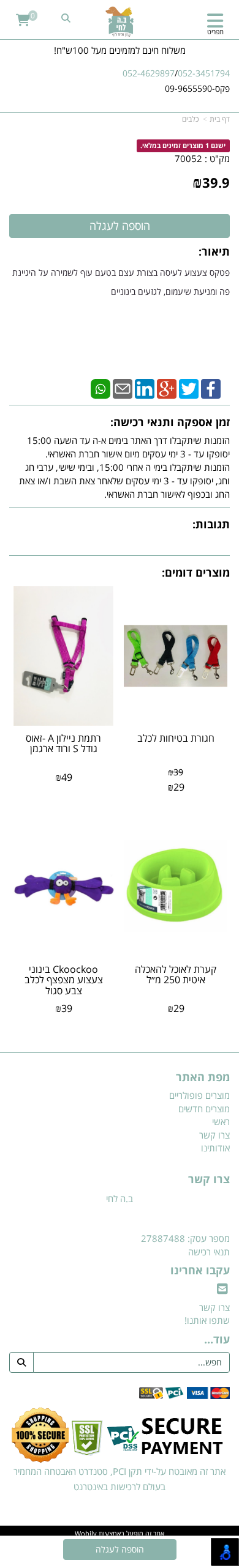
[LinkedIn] (144, 388)
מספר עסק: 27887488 (185, 1238)
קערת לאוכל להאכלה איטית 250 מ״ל (175, 974)
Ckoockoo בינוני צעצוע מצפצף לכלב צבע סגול (64, 979)
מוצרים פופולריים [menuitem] (199, 1095)
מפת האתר (203, 1077)
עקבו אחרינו (200, 1271)
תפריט (215, 31)
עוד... (217, 1340)
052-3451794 (204, 73)
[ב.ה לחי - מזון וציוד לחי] (119, 21)
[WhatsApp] (100, 388)
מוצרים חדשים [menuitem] (204, 1108)
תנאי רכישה (209, 1252)
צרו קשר (209, 1179)
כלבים (190, 119)
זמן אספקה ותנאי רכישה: (170, 422)
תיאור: (214, 251)
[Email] (122, 388)
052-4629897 (149, 73)
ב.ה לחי (119, 1198)
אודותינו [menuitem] (215, 1148)
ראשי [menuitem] (221, 1121)
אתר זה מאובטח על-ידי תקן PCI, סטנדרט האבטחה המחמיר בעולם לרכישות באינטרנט (119, 1479)
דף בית (220, 119)
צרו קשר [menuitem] (214, 1135)
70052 (188, 158)
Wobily (86, 1533)
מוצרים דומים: (196, 572)
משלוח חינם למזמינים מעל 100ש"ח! (120, 50)
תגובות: (211, 524)
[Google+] (166, 388)
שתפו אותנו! (207, 1320)
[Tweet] (189, 388)
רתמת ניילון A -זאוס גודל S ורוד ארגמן (63, 743)
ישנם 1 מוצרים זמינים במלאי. (183, 145)
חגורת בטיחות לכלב (175, 738)
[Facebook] (211, 388)
